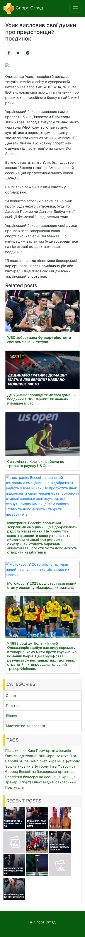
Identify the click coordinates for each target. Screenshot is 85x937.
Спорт (11, 695)
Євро (50, 756)
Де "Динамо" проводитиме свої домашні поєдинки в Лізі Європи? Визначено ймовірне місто (41, 399)
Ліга (53, 766)
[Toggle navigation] (75, 8)
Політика (14, 705)
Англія (39, 756)
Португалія (14, 787)
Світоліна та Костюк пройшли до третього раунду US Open (35, 463)
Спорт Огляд (28, 8)
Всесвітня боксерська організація (48, 771)
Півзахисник (16, 750)
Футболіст (66, 766)
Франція (68, 777)
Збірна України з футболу (27, 766)
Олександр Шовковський (54, 782)
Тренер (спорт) (18, 782)
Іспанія (65, 750)
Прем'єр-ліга (47, 750)
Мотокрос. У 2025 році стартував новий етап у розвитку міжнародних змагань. (41, 585)
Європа (11, 771)
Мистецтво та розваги (25, 726)
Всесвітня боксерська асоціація (32, 777)
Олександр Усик (19, 756)
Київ (31, 750)
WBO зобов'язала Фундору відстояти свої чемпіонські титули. (39, 339)
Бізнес (11, 715)
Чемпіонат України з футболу (55, 761)
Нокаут (62, 756)
